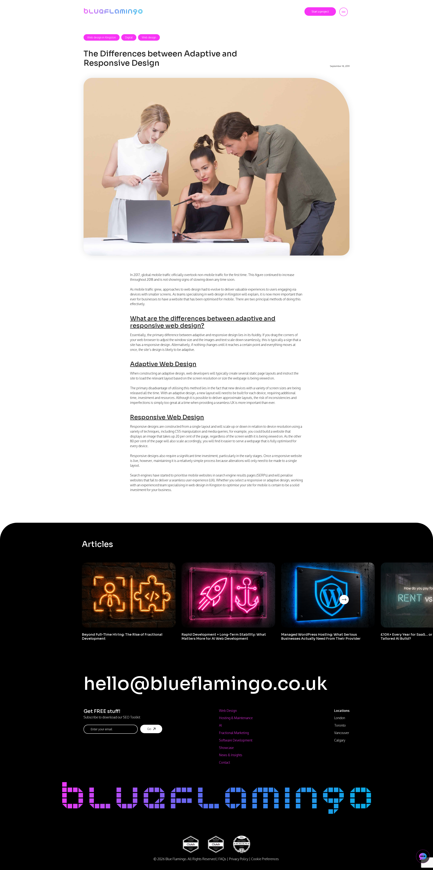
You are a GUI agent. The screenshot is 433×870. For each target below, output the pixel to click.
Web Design (228, 710)
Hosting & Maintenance (236, 718)
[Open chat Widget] (423, 856)
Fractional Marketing (234, 733)
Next (349, 604)
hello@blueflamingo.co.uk (205, 683)
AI (220, 725)
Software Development (235, 740)
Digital (129, 37)
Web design (149, 37)
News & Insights (230, 755)
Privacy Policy (238, 859)
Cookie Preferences (265, 859)
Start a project (320, 11)
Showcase (226, 748)
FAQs (222, 859)
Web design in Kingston (101, 37)
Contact (224, 762)
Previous (79, 604)
